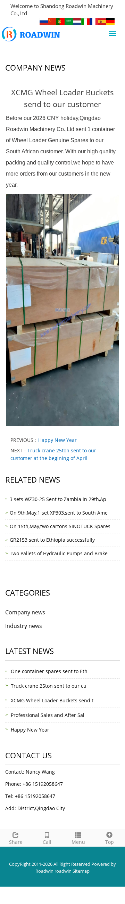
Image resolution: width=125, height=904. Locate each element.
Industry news (23, 626)
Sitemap (81, 871)
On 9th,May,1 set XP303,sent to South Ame (59, 512)
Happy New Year (57, 440)
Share (16, 842)
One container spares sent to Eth (49, 671)
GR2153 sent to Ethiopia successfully (52, 539)
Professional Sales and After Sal (47, 715)
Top (109, 842)
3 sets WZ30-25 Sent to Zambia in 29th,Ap (58, 499)
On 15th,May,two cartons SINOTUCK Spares (60, 526)
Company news (25, 612)
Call (47, 842)
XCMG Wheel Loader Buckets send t (52, 700)
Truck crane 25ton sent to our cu (48, 686)
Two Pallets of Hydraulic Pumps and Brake (59, 553)
